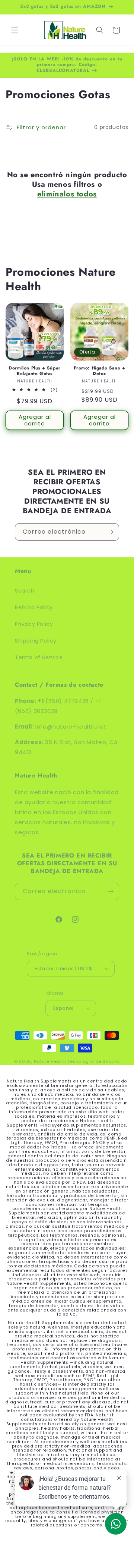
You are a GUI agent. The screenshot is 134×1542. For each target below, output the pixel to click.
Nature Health (50, 1061)
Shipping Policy (36, 640)
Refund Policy (34, 607)
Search (25, 590)
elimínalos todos (67, 194)
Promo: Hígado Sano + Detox (99, 371)
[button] (15, 30)
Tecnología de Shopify (93, 1061)
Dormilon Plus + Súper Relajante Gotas (35, 371)
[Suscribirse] (110, 532)
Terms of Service (39, 657)
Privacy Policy (34, 624)
